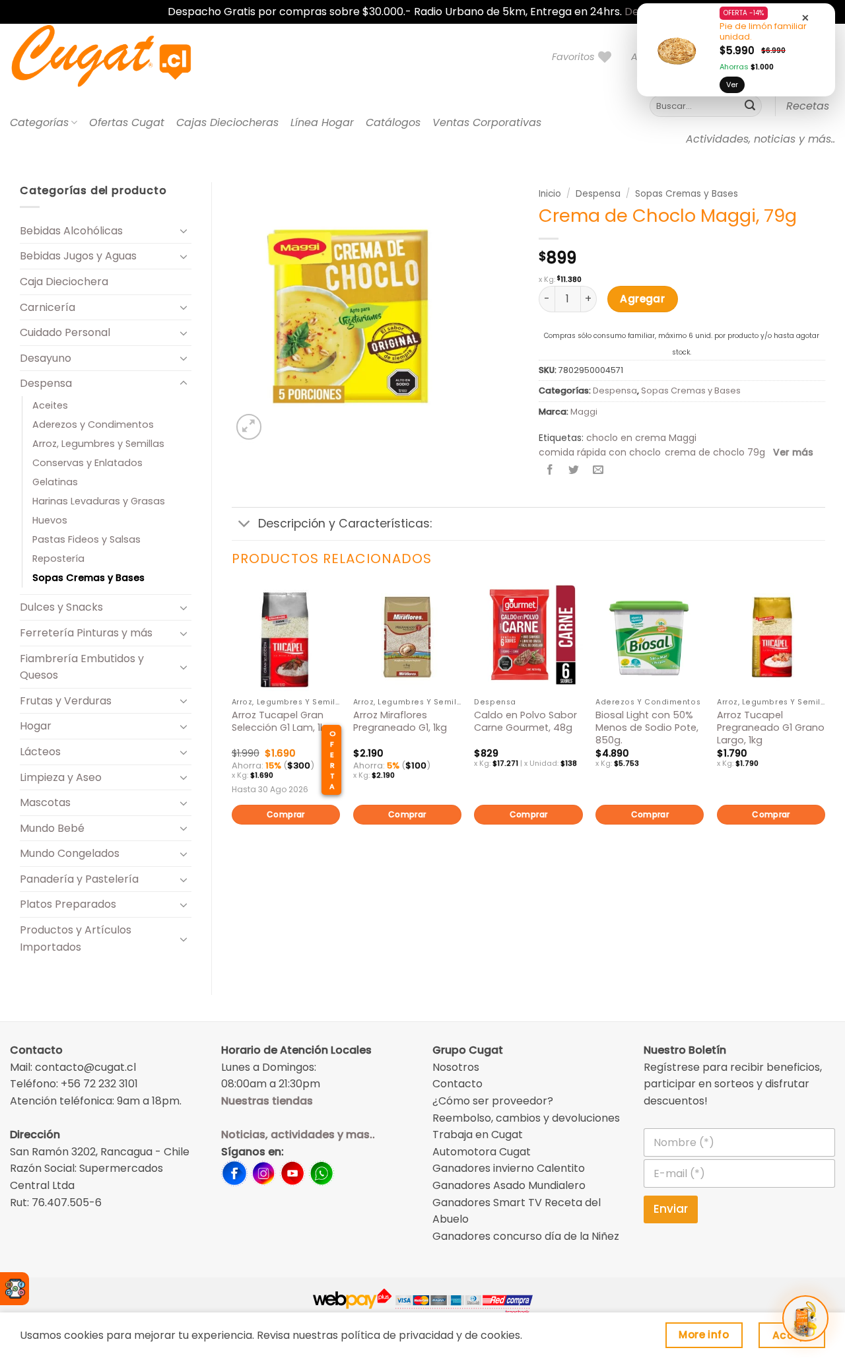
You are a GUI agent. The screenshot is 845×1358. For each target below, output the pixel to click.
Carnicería (47, 307)
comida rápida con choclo (600, 452)
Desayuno (45, 358)
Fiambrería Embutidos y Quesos (82, 667)
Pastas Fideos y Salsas (86, 539)
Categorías (39, 122)
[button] (249, 427)
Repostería (58, 558)
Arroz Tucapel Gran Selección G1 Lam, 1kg (281, 721)
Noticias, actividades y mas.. (298, 1134)
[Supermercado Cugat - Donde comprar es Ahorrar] (117, 57)
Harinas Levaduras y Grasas (98, 501)
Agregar (642, 299)
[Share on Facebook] (550, 471)
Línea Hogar (322, 122)
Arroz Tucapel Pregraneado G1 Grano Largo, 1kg (771, 727)
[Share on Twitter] (574, 471)
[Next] (824, 726)
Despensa (46, 383)
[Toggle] (183, 230)
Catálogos (393, 122)
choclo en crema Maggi (641, 437)
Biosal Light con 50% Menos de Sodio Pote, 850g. (646, 727)
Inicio (550, 193)
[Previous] (232, 726)
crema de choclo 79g (715, 452)
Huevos (49, 520)
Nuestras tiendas (267, 1100)
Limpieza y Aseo (61, 777)
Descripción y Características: (345, 523)
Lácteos (40, 751)
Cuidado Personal (65, 332)
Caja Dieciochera (64, 281)
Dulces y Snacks (61, 607)
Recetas (807, 106)
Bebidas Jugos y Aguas (78, 255)
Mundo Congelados (69, 853)
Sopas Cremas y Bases (88, 577)
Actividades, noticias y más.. (760, 139)
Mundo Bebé (52, 828)
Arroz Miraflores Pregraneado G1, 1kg (400, 721)
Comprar (286, 814)
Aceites (50, 405)
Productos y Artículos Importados (75, 938)
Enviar (671, 1209)
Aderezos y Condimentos (93, 424)
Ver (732, 84)
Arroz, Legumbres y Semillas (98, 443)
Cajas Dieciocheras (227, 122)
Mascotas (45, 802)
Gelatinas (55, 482)
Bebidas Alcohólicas (71, 230)
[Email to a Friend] (598, 471)
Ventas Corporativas (486, 122)
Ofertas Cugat (126, 122)
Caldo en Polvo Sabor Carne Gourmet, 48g (525, 721)
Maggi (583, 411)
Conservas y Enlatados (87, 462)
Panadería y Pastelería (79, 879)
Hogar (35, 725)
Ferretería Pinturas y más (86, 632)
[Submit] (750, 106)
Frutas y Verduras (66, 700)
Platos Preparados (68, 904)
